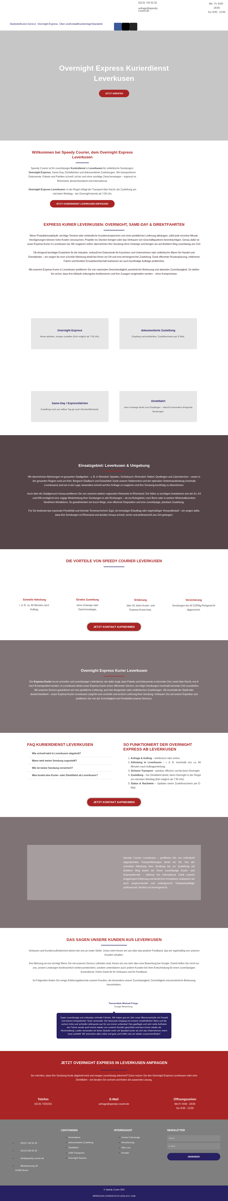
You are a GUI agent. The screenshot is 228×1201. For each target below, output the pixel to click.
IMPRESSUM (99, 1196)
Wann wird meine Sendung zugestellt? (54, 760)
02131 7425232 (43, 1104)
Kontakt (73, 24)
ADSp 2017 (125, 1196)
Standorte (97, 24)
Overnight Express (48, 24)
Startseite (15, 24)
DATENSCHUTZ (112, 1196)
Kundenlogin (85, 24)
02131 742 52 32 (147, 2)
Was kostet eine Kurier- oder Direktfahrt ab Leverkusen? (65, 775)
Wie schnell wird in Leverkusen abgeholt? (56, 753)
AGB (133, 1196)
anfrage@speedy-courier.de (148, 9)
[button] (29, 24)
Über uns (64, 24)
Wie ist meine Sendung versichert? (52, 768)
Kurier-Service (28, 24)
